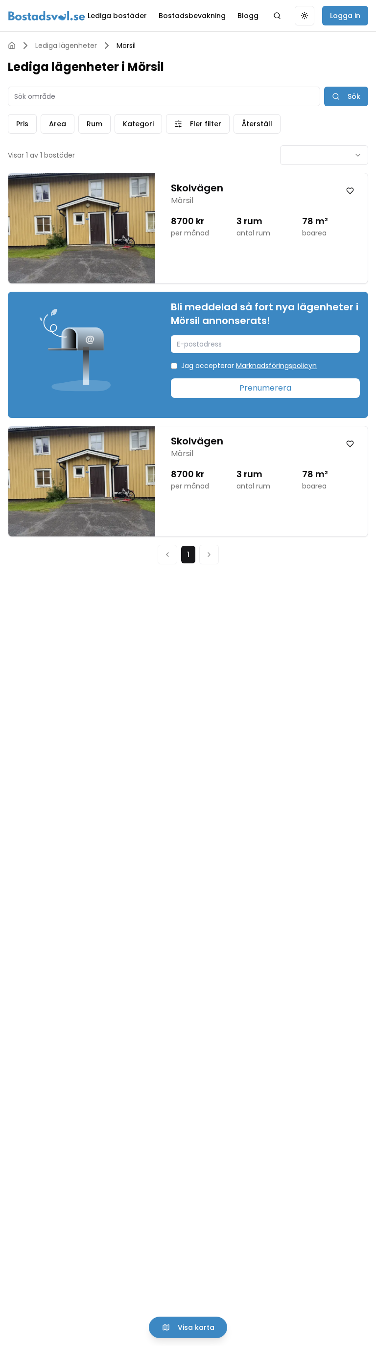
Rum (94, 124)
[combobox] (324, 155)
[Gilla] (350, 191)
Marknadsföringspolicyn (276, 366)
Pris (22, 124)
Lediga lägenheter (66, 45)
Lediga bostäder (117, 16)
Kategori (138, 124)
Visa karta (196, 1327)
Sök (354, 96)
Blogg (247, 16)
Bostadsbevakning (192, 16)
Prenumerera (265, 388)
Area (57, 124)
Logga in (345, 16)
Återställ (257, 124)
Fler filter (205, 124)
